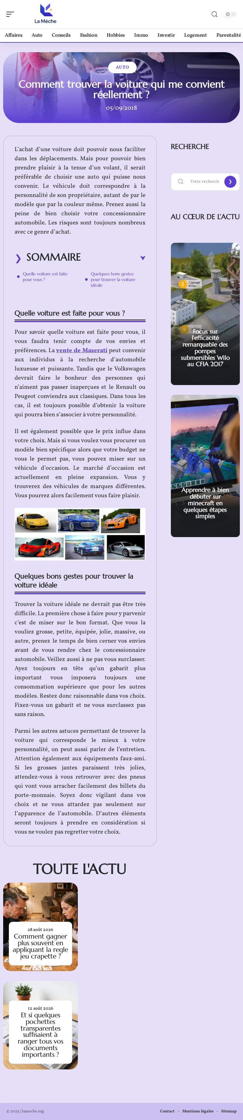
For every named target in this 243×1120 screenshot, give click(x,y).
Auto (122, 67)
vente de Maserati (81, 350)
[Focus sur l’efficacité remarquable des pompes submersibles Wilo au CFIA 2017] (205, 314)
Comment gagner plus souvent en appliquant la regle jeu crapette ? (40, 946)
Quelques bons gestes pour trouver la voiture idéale (113, 279)
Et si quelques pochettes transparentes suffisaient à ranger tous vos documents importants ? (40, 1035)
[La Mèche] (45, 14)
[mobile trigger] (11, 14)
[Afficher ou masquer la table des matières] (113, 258)
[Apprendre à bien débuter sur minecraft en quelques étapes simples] (205, 466)
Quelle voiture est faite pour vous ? (45, 276)
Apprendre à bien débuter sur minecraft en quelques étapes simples (205, 503)
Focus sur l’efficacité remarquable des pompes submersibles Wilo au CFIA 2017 (205, 347)
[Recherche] (214, 14)
